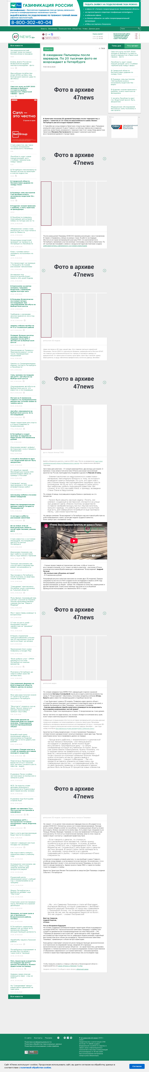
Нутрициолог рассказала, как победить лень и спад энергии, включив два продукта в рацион (23, 868)
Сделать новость (52, 38)
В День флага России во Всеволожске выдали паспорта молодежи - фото (22, 65)
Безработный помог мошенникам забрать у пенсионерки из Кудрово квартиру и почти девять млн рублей (22, 739)
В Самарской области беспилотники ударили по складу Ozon (122, 72)
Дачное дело (94, 28)
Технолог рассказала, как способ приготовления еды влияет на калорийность (22, 567)
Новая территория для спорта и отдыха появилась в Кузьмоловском (23, 426)
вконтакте (46, 34)
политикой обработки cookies (35, 1068)
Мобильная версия (43, 34)
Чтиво (85, 28)
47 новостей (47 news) (89, 1038)
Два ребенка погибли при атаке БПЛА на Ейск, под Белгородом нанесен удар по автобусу (23, 77)
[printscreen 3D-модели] (74, 270)
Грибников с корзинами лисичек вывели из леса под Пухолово (22, 317)
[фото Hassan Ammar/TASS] (74, 382)
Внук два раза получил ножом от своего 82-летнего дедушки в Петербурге (23, 698)
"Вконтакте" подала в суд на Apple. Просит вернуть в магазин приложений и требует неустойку (22, 710)
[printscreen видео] (74, 613)
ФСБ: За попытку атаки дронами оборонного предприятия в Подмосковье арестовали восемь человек (22, 789)
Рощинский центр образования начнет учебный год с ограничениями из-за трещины (22, 881)
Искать (139, 28)
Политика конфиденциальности (38, 1042)
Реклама (48, 1038)
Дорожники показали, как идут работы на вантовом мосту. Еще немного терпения (23, 555)
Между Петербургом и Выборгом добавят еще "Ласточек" (20, 893)
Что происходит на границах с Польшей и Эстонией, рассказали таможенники (22, 266)
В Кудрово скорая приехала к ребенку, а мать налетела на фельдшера (124, 91)
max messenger (52, 34)
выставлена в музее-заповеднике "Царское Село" (75, 728)
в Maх (80, 966)
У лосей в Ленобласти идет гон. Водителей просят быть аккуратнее (123, 100)
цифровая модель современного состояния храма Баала (65, 246)
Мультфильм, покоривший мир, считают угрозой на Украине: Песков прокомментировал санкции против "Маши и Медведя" (23, 602)
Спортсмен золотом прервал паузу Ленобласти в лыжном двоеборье (22, 905)
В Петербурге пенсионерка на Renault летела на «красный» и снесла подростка (23, 173)
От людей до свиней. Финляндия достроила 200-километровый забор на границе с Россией (22, 474)
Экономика (52, 28)
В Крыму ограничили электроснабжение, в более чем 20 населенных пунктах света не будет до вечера (22, 640)
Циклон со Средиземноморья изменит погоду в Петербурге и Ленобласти (23, 367)
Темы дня (116, 46)
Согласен (137, 1066)
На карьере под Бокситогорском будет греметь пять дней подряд (21, 278)
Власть (44, 28)
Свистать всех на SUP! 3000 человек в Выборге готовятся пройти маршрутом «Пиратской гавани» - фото (124, 54)
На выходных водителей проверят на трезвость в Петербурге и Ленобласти (21, 243)
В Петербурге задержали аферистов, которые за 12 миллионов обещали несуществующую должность (23, 930)
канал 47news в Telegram (67, 966)
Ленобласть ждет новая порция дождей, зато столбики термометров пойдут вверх (20, 160)
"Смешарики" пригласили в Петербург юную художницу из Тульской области (22, 590)
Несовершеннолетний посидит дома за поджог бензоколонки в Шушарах (21, 53)
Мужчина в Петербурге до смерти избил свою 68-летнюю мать (21, 675)
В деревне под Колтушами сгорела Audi (21, 801)
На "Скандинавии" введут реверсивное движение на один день (21, 989)
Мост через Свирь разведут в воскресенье (23, 615)
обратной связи (82, 969)
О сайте (28, 1038)
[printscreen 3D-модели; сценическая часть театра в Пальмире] (74, 792)
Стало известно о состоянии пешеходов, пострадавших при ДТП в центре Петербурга (22, 543)
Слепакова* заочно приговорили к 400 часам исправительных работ (21, 486)
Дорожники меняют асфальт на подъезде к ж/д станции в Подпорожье (23, 450)
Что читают (132, 46)
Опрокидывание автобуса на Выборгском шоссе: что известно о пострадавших (22, 389)
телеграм (49, 34)
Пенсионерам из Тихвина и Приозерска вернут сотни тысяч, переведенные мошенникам (21, 354)
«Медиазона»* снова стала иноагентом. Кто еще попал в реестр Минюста (23, 232)
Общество (76, 28)
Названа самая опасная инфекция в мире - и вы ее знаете (21, 977)
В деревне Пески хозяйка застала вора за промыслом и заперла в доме (23, 777)
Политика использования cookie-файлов (42, 1046)
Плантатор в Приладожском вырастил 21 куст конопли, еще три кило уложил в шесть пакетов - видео (23, 765)
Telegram (68, 1038)
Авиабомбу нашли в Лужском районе (23, 942)
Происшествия (64, 28)
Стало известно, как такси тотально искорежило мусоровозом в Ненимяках (21, 148)
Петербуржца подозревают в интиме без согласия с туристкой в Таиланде (23, 953)
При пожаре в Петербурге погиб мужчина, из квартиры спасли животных (22, 578)
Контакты (38, 1038)
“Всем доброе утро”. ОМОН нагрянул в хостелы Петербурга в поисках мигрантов (22, 663)
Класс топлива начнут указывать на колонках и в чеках (21, 255)
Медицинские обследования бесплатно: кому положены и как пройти (123, 108)
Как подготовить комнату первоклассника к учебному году (22, 856)
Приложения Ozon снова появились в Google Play (21, 651)
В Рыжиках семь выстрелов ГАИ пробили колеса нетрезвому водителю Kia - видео (123, 82)
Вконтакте (65, 1038)
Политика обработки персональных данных (43, 1044)
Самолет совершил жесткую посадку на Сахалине (22, 845)
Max (71, 1038)
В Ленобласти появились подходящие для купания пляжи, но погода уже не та (22, 220)
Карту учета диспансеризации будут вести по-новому (23, 835)
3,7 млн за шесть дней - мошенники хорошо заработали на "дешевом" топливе (21, 626)
